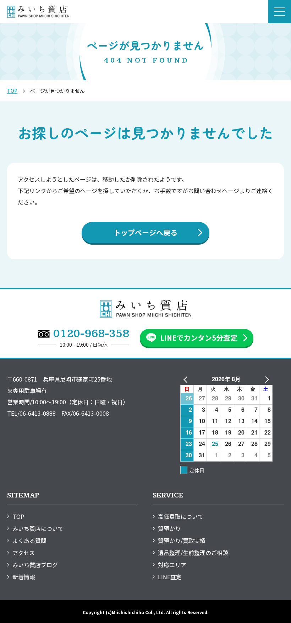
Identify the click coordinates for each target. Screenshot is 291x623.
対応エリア (172, 564)
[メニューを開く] (279, 11)
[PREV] (187, 379)
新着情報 (23, 577)
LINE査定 (170, 577)
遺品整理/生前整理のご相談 (193, 552)
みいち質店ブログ (35, 564)
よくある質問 (29, 540)
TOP (12, 90)
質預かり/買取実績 (181, 540)
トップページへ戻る (145, 232)
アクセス (23, 552)
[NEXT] (266, 379)
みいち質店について (38, 528)
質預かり (169, 528)
